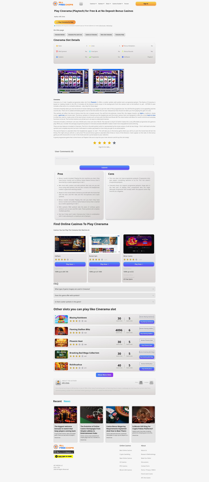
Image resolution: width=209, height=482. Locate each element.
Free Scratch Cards (147, 474)
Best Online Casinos (126, 450)
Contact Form (145, 466)
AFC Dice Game (145, 478)
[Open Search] (81, 3)
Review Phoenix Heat (147, 340)
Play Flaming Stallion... (146, 333)
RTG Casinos (123, 466)
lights (142, 113)
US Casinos (123, 462)
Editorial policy (102, 25)
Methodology (109, 25)
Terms (143, 470)
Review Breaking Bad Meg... (146, 352)
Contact (146, 382)
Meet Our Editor (146, 458)
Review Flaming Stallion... (147, 328)
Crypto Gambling (125, 454)
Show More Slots (104, 375)
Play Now (70, 264)
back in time (151, 115)
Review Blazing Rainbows (147, 317)
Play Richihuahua (147, 369)
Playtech (93, 102)
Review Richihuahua (146, 363)
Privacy (148, 470)
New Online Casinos (126, 458)
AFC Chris (62, 17)
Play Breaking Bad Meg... (147, 357)
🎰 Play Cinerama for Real (64, 22)
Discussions (144, 462)
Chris (136, 382)
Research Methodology (148, 454)
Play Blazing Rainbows (147, 322)
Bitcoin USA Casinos (126, 470)
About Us (144, 450)
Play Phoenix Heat (147, 345)
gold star (62, 115)
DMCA (153, 470)
